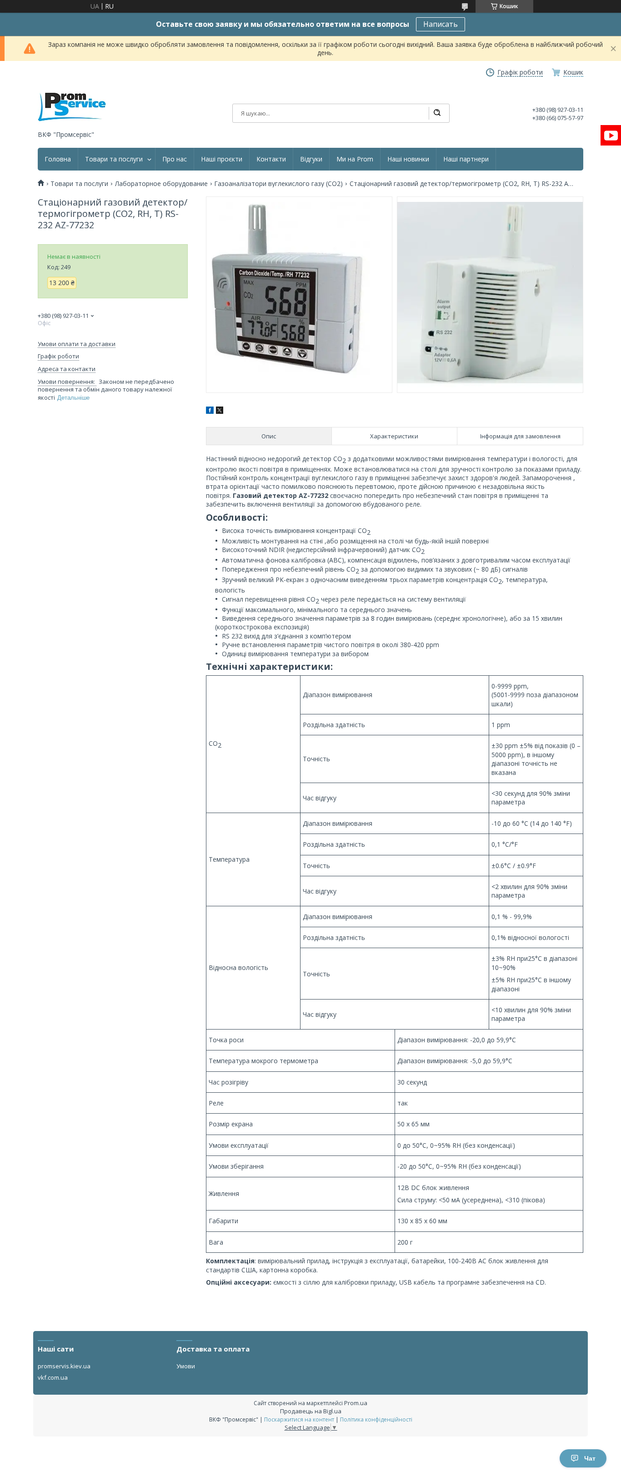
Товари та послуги (114, 159)
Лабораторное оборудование (161, 184)
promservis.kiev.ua (64, 1366)
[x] (219, 411)
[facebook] (210, 411)
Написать (440, 24)
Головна (58, 159)
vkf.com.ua (53, 1377)
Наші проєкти (221, 159)
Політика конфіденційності (376, 1419)
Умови (185, 1366)
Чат (590, 1458)
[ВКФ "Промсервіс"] (72, 107)
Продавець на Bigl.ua (310, 1411)
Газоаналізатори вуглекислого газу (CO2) (278, 184)
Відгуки (311, 159)
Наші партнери (466, 159)
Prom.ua (355, 1403)
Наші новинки (408, 159)
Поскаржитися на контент (299, 1419)
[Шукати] (437, 113)
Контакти (271, 159)
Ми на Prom (354, 159)
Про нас (174, 159)
